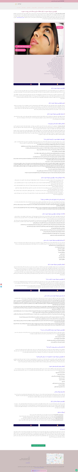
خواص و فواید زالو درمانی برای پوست (57, 61)
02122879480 (28, 463)
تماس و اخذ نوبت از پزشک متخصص (38, 445)
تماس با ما (18, 7)
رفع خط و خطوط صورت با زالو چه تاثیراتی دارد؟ (55, 62)
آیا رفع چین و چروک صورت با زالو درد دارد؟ (56, 69)
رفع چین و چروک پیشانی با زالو (57, 77)
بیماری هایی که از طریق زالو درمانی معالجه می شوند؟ (54, 64)
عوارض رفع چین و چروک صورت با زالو (57, 68)
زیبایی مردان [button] (24, 7)
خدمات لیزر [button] (28, 7)
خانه (61, 7)
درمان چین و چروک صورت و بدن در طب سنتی (55, 70)
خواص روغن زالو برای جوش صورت (57, 74)
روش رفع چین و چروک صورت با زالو (57, 58)
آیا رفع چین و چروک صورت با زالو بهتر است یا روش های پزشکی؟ (53, 73)
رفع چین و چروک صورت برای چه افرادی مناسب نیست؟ (54, 71)
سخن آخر (61, 79)
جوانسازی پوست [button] (56, 7)
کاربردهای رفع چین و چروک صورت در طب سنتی (55, 66)
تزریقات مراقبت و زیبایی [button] (48, 7)
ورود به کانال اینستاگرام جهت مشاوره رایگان (25, 84)
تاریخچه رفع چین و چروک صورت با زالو (56, 60)
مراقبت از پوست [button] (34, 7)
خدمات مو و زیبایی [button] (41, 7)
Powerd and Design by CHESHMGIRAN (39, 467)
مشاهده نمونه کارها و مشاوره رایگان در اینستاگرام (40, 470)
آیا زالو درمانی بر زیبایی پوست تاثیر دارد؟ (56, 72)
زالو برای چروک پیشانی (59, 76)
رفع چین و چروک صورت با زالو (58, 57)
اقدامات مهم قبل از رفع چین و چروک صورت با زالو (55, 65)
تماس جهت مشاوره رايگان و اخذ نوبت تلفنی (51, 84)
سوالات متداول (60, 78)
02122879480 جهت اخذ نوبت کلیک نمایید (57, 1)
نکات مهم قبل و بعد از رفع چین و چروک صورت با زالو (54, 63)
